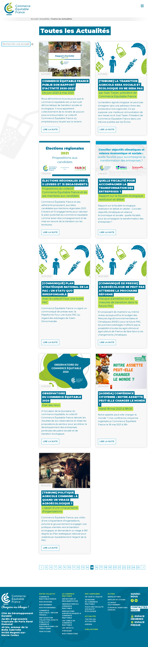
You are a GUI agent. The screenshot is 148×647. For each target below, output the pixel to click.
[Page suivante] (143, 567)
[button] (142, 6)
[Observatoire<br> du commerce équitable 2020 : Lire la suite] (64, 371)
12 (78, 567)
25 (137, 567)
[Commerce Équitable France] (17, 8)
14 (87, 567)
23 (128, 567)
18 (105, 567)
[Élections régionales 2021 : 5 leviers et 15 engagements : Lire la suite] (64, 158)
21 (119, 567)
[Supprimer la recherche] (31, 43)
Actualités (44, 19)
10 (69, 567)
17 (101, 567)
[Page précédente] (41, 567)
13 (83, 567)
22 (124, 567)
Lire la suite (50, 129)
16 (96, 567)
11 (74, 567)
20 (114, 567)
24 (133, 567)
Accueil (34, 19)
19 (110, 567)
